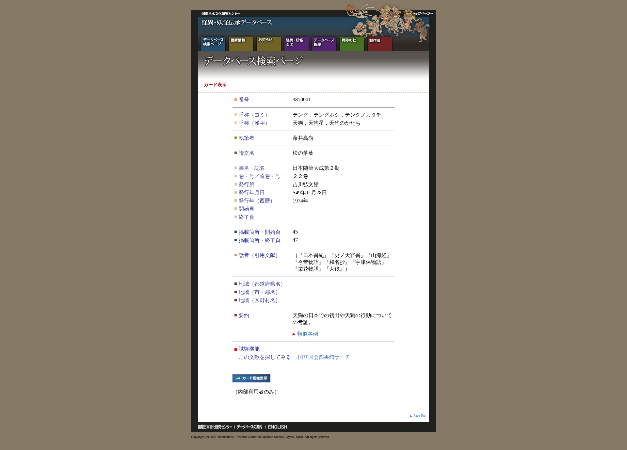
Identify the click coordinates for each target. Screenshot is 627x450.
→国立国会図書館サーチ (321, 357)
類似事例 (307, 334)
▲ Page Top (417, 415)
